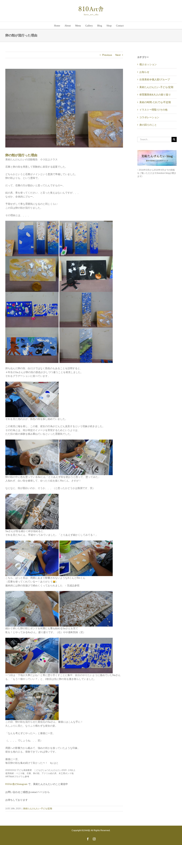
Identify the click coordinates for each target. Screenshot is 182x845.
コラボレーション (149, 117)
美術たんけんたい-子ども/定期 (37, 808)
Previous (107, 55)
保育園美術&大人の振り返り (155, 94)
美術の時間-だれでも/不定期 (155, 102)
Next (118, 55)
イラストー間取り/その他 (153, 109)
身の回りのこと (148, 124)
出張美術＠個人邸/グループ (154, 79)
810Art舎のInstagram (16, 784)
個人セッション (148, 64)
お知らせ (144, 72)
